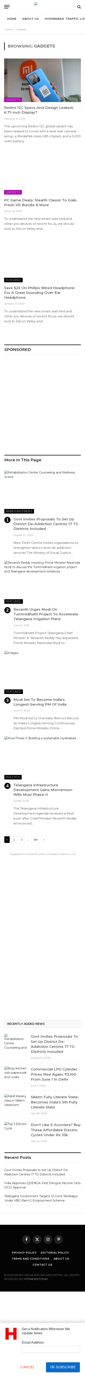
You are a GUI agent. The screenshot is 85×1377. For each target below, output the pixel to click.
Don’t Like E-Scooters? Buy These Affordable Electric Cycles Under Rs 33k (56, 1130)
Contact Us (42, 1264)
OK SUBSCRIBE (63, 1367)
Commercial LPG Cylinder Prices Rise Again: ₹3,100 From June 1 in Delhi (54, 1074)
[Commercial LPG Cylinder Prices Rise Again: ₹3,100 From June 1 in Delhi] (15, 1074)
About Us (61, 1258)
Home (8, 29)
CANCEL (28, 1367)
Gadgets (13, 100)
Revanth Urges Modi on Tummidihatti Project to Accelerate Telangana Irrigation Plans (45, 614)
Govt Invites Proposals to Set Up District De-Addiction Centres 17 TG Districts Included (45, 524)
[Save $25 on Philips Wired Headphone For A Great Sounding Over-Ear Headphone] (42, 260)
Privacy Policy (24, 1252)
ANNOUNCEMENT (19, 511)
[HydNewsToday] (42, 6)
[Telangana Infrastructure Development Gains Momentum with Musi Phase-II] (42, 757)
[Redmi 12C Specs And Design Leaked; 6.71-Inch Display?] (42, 80)
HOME (12, 18)
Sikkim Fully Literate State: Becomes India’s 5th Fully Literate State (55, 1102)
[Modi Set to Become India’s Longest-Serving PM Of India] (42, 672)
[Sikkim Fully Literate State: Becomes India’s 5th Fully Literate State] (15, 1102)
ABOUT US (30, 18)
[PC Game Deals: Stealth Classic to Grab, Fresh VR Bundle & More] (42, 173)
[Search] (79, 6)
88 (36, 839)
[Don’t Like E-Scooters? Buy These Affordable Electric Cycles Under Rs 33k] (15, 1130)
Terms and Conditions (31, 1258)
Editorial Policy (55, 1252)
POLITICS (13, 777)
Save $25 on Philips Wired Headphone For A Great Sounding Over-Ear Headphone (39, 293)
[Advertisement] (42, 403)
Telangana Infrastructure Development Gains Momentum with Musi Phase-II (42, 790)
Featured (13, 280)
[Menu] (6, 6)
